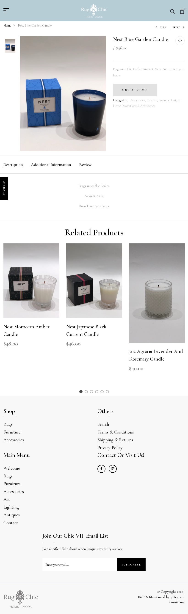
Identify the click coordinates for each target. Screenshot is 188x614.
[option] (10, 46)
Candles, (152, 100)
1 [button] (81, 392)
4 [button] (97, 392)
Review (85, 164)
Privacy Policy (110, 447)
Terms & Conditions (115, 432)
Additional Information (51, 164)
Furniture (12, 432)
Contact (10, 522)
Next (176, 27)
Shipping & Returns (115, 440)
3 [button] (92, 392)
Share (4, 190)
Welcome (11, 468)
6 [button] (108, 392)
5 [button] (103, 392)
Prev (163, 27)
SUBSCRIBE (131, 564)
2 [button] (87, 392)
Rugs (8, 424)
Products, (164, 100)
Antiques (11, 515)
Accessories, (138, 100)
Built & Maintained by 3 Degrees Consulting (161, 599)
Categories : (120, 100)
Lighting (11, 507)
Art (6, 499)
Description (13, 164)
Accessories (13, 440)
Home (7, 25)
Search (103, 424)
